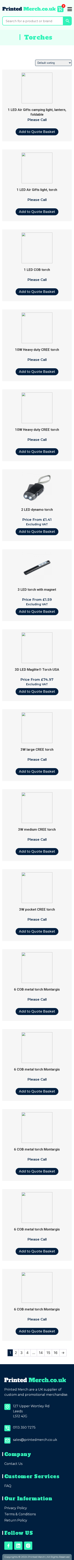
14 (41, 1353)
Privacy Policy (15, 1508)
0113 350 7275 (24, 1427)
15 (48, 1353)
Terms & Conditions (20, 1514)
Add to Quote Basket (37, 132)
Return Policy (15, 1520)
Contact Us (13, 1464)
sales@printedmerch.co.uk (35, 1440)
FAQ (7, 1486)
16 (56, 1353)
